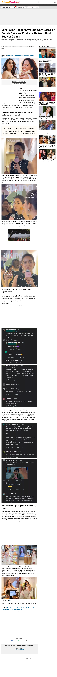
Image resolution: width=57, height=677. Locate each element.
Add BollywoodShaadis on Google (20, 83)
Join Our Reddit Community (33, 7)
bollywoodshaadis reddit (16, 650)
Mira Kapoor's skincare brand (23, 46)
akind (17, 46)
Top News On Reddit (21, 7)
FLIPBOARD (8, 55)
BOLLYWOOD (12, 4)
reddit (3, 48)
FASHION (36, 4)
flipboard (17, 649)
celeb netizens (31, 46)
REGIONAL (28, 4)
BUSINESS (40, 4)
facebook (21, 649)
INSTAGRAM (17, 55)
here (10, 600)
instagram (8, 650)
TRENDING (7, 4)
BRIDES (32, 4)
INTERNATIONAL (23, 4)
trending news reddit (28, 650)
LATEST (3, 4)
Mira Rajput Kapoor (8, 46)
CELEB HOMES (51, 4)
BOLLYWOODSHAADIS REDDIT (24, 55)
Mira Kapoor (14, 46)
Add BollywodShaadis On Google (8, 7)
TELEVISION (17, 4)
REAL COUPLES (45, 4)
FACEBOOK (12, 55)
